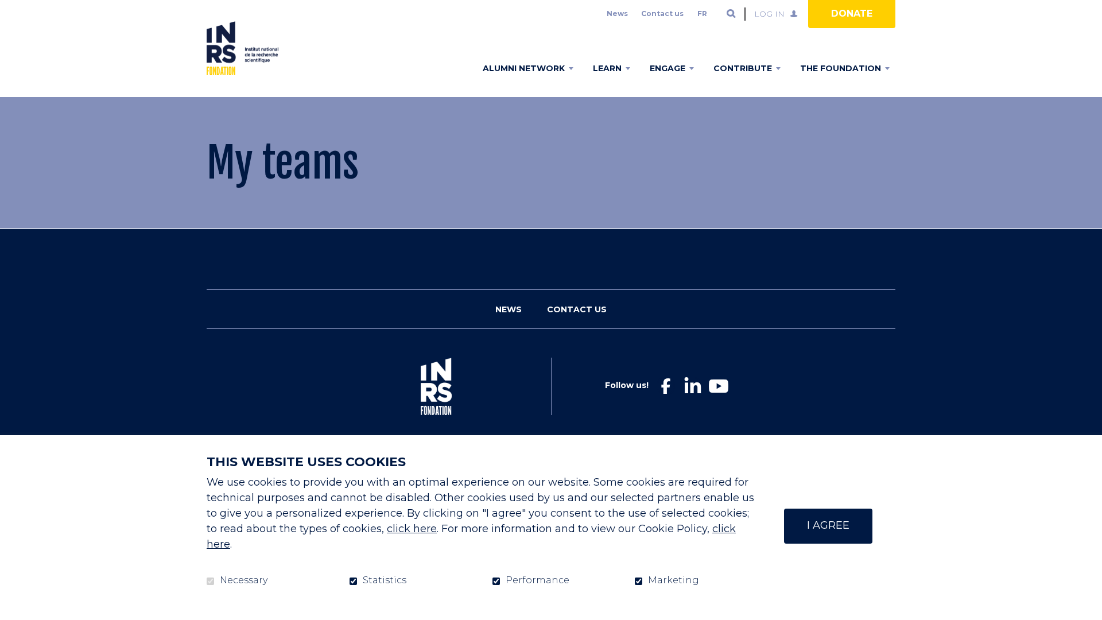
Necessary (243, 580)
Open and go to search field (731, 13)
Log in (769, 14)
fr (702, 13)
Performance (537, 580)
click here (412, 528)
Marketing (673, 580)
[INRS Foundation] (242, 48)
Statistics (384, 580)
